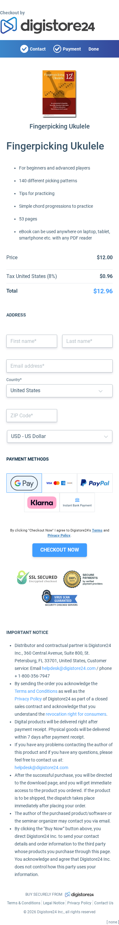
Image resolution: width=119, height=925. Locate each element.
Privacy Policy (59, 535)
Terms (97, 530)
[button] (100, 390)
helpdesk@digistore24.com (69, 668)
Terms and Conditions (36, 691)
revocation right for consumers (76, 714)
